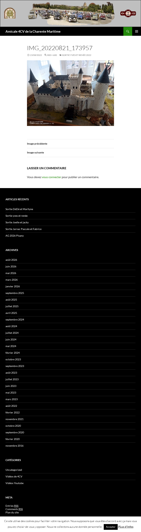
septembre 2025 (15, 292)
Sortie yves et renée (17, 215)
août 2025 (11, 299)
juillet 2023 (12, 379)
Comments (14, 509)
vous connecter (51, 177)
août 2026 (11, 259)
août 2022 (11, 405)
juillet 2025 (12, 306)
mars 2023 (12, 399)
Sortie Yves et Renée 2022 (76, 55)
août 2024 (11, 326)
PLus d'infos (125, 526)
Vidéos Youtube (15, 483)
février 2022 (13, 412)
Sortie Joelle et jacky (17, 222)
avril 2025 (11, 312)
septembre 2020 (15, 432)
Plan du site (12, 512)
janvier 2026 (13, 286)
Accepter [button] (110, 526)
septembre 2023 (15, 366)
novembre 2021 (15, 419)
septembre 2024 (15, 319)
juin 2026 (11, 266)
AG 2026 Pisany (15, 235)
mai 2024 (11, 346)
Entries (12, 505)
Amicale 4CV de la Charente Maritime (33, 31)
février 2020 (13, 439)
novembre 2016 (15, 445)
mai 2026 (11, 273)
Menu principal (136, 31)
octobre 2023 (13, 359)
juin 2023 (11, 385)
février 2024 (13, 352)
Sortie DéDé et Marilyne (19, 209)
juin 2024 (11, 339)
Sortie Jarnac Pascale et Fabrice (23, 229)
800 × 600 (52, 55)
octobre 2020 (13, 425)
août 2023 (11, 372)
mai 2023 (11, 392)
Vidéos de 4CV (14, 476)
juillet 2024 (12, 332)
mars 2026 (12, 279)
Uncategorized (14, 469)
